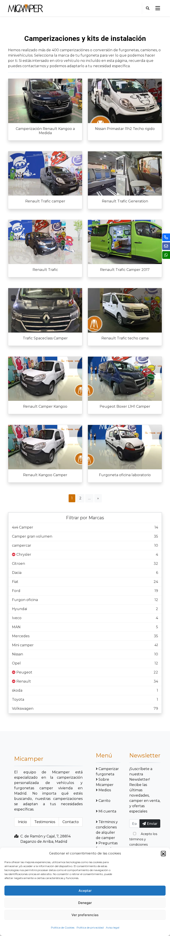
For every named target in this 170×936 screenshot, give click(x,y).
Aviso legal (112, 927)
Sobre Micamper (105, 782)
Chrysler (23, 554)
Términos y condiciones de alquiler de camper (107, 830)
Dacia (16, 573)
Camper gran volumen (32, 536)
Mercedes (20, 636)
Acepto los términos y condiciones (143, 839)
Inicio (22, 822)
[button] (163, 853)
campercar (21, 545)
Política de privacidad (90, 927)
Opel (16, 663)
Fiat (15, 582)
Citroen (18, 563)
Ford (16, 591)
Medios (105, 790)
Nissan (17, 654)
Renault (23, 681)
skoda (17, 690)
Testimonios (44, 822)
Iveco (16, 618)
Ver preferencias (85, 915)
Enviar (151, 823)
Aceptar (85, 890)
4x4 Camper (22, 527)
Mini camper (23, 645)
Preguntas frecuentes (107, 845)
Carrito (104, 801)
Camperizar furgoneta (107, 771)
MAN (16, 627)
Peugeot (24, 672)
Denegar (85, 903)
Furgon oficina (25, 600)
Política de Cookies (62, 927)
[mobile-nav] (157, 8)
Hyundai (19, 609)
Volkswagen (22, 708)
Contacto (70, 822)
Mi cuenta (107, 811)
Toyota (18, 699)
